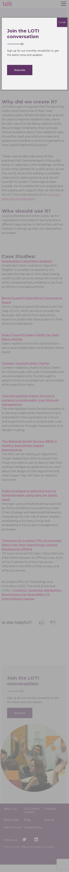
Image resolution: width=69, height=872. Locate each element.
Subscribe (19, 70)
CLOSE (62, 22)
